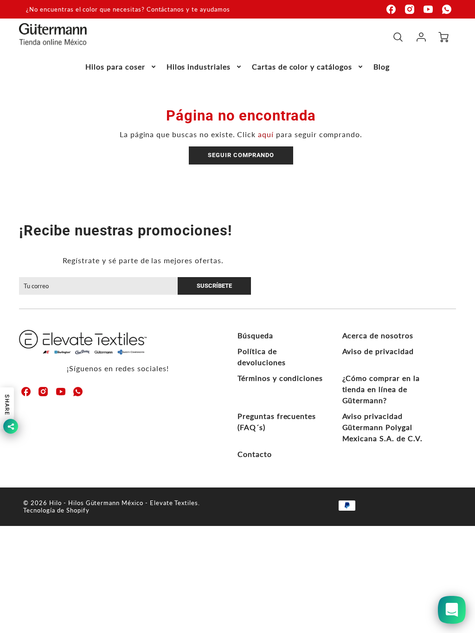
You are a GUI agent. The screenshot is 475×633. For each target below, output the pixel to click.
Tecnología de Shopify (56, 510)
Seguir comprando (241, 155)
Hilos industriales (199, 66)
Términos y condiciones (280, 377)
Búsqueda (255, 335)
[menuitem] (121, 67)
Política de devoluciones (262, 357)
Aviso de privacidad (378, 351)
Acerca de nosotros (377, 335)
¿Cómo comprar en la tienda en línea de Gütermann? (381, 389)
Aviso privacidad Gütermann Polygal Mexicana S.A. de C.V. (382, 427)
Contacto (255, 453)
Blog (381, 66)
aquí (266, 134)
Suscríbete (214, 285)
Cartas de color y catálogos (302, 66)
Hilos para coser (115, 66)
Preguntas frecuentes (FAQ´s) (277, 421)
